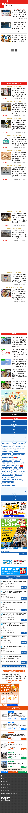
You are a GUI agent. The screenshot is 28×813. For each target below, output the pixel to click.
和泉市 (17, 477)
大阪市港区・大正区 (6, 454)
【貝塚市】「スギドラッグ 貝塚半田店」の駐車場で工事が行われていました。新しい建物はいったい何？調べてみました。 (19, 234)
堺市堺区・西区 (22, 471)
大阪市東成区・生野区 (7, 451)
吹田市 (22, 463)
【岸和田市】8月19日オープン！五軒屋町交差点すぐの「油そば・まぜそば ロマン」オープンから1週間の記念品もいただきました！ (19, 385)
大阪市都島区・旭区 (6, 449)
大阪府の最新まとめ (6, 443)
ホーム (3, 775)
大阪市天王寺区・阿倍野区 (19, 454)
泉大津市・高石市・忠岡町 (8, 477)
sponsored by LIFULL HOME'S (14, 708)
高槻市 (15, 468)
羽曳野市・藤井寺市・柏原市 (8, 485)
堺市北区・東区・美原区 (7, 474)
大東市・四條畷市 (6, 463)
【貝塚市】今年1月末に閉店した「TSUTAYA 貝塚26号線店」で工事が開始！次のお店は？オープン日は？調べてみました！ (19, 156)
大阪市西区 (16, 451)
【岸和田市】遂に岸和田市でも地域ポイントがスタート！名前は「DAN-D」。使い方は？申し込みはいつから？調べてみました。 (19, 353)
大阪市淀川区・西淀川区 (7, 446)
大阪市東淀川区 (21, 443)
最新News (8, 9)
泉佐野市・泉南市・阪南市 (8, 482)
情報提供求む (5, 781)
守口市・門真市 (15, 463)
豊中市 (19, 465)
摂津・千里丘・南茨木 (7, 468)
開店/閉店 (19, 9)
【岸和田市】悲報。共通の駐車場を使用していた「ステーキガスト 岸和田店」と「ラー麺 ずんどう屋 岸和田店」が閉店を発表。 (19, 92)
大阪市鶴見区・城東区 (18, 449)
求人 (14, 9)
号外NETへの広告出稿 (6, 784)
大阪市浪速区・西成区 (7, 460)
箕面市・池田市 (10, 465)
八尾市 (14, 471)
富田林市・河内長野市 (17, 479)
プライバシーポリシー (6, 790)
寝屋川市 (21, 468)
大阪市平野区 (17, 460)
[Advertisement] (14, 67)
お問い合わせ (5, 787)
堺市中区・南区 (18, 474)
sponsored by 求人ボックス (14, 578)
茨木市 (3, 465)
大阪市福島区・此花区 (20, 446)
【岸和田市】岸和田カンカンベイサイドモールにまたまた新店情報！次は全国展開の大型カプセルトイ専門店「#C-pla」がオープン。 (19, 278)
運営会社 (4, 778)
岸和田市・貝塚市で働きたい (13, 576)
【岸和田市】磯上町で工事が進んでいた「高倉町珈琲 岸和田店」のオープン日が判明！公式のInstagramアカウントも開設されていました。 (19, 363)
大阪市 (14, 443)
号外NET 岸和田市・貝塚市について (9, 793)
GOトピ (2, 9)
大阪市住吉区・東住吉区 (9, 457)
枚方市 (3, 471)
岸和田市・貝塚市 (6, 479)
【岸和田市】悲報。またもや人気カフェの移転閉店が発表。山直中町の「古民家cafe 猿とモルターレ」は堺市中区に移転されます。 (19, 141)
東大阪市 (9, 471)
